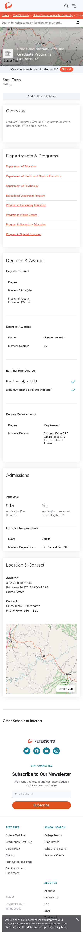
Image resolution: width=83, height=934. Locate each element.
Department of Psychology (22, 186)
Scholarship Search (55, 848)
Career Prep (13, 848)
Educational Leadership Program (25, 195)
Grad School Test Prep (19, 842)
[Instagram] (56, 750)
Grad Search (51, 842)
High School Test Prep (19, 861)
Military (10, 855)
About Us (49, 890)
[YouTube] (46, 750)
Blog (47, 910)
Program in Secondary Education (26, 224)
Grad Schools (21, 15)
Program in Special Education (23, 234)
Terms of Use (13, 908)
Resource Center (54, 855)
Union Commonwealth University (53, 15)
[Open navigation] (74, 6)
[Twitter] (26, 750)
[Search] (66, 6)
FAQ (46, 904)
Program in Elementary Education (26, 205)
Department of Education (21, 166)
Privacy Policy (14, 903)
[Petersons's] (8, 5)
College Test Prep (16, 835)
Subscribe (41, 805)
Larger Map (65, 688)
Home (5, 15)
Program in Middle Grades (21, 215)
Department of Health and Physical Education (33, 176)
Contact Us (51, 897)
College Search (53, 835)
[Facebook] (36, 750)
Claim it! (66, 69)
